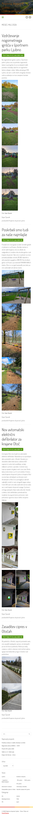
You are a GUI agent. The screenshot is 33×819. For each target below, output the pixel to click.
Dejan (8, 55)
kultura (18, 796)
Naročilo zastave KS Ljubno (23, 789)
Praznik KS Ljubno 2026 (8, 749)
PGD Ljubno (27, 780)
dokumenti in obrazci (7, 786)
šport (22, 55)
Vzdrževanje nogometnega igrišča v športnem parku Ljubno (15, 42)
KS (21, 240)
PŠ (2, 802)
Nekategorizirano (6, 799)
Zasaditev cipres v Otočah (14, 629)
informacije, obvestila (22, 786)
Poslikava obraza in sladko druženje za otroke (13, 743)
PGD (18, 799)
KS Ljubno (19, 783)
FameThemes (5, 813)
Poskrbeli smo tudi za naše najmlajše (15, 232)
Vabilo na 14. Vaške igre (8, 752)
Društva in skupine (21, 776)
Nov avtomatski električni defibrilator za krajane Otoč (13, 436)
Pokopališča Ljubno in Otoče (8, 789)
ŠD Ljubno (19, 780)
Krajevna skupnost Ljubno (13, 5)
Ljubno (3, 776)
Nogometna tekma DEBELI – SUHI (11, 746)
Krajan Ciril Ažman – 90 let (8, 755)
